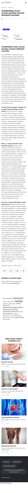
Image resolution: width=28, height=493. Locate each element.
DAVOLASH (6, 29)
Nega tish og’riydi (7, 362)
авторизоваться (15, 283)
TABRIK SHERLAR (6, 315)
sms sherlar (15, 313)
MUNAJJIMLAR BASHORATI (13, 307)
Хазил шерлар (19, 317)
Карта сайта (16, 462)
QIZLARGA (21, 311)
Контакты (6, 462)
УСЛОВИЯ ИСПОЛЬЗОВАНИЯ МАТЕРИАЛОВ (14, 471)
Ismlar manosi (12, 303)
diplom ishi (5, 301)
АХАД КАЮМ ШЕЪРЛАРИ (16, 315)
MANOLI (18, 303)
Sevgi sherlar (7, 313)
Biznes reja (9, 298)
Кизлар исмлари (6, 317)
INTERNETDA (5, 303)
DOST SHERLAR (11, 301)
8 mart (4, 298)
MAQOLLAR (6, 305)
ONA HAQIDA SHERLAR (10, 309)
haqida (19, 301)
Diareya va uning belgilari (9, 389)
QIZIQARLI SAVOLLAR (10, 311)
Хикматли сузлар (6, 319)
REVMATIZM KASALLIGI (8, 446)
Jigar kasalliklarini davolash (10, 417)
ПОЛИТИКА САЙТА (9, 466)
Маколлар (12, 317)
